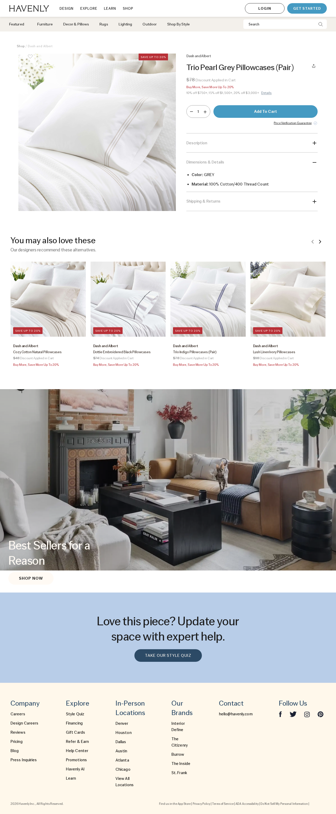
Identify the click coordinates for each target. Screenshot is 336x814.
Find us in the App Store (175, 804)
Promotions (76, 760)
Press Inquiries (23, 760)
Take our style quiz (168, 655)
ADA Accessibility (247, 804)
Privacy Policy (201, 804)
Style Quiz (75, 714)
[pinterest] (320, 714)
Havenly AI (75, 769)
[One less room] (191, 111)
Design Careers (24, 723)
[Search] (320, 24)
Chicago (123, 769)
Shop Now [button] (31, 578)
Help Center (77, 750)
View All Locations (125, 781)
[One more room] (205, 111)
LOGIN (264, 8)
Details (266, 93)
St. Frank (179, 772)
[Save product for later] (30, 60)
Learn (71, 778)
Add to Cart (265, 111)
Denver (122, 723)
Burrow (177, 754)
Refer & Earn (77, 741)
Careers (17, 714)
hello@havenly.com (236, 714)
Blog (14, 750)
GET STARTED (307, 8)
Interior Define (178, 726)
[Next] (320, 241)
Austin (121, 751)
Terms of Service (223, 804)
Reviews (17, 732)
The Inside (180, 763)
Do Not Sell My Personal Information (284, 804)
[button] (97, 132)
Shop (21, 46)
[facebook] (280, 714)
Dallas (121, 741)
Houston (124, 732)
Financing (74, 723)
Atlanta (122, 760)
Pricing (16, 741)
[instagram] (307, 714)
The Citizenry (179, 742)
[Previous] (312, 241)
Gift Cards (75, 732)
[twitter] (293, 714)
